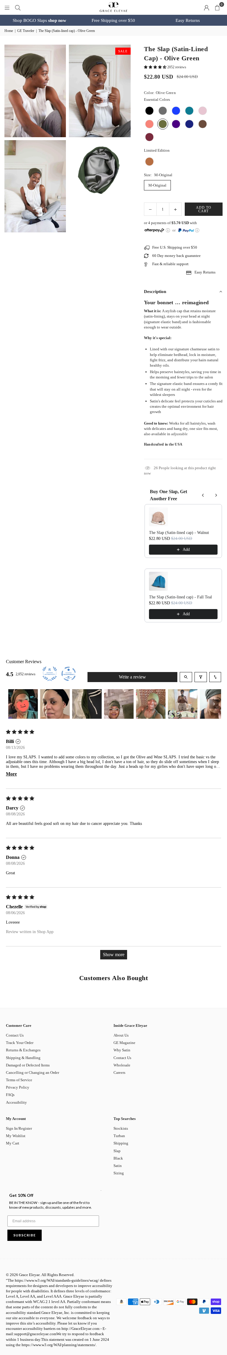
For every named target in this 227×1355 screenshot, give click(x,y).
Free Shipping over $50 (113, 20)
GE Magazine (124, 1042)
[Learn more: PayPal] (197, 230)
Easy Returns (188, 20)
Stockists (121, 1128)
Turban (119, 1136)
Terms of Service (19, 1080)
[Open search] (186, 677)
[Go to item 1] (23, 704)
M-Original (157, 185)
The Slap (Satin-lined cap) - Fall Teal (180, 597)
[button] (217, 7)
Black (118, 1158)
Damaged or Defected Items (28, 1065)
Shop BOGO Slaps (39, 20)
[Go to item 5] (151, 704)
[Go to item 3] (87, 704)
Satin (118, 1165)
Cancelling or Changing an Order (32, 1072)
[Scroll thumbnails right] (214, 704)
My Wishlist (15, 1136)
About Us (121, 1035)
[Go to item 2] (55, 704)
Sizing (119, 1173)
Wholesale (122, 1065)
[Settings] (206, 7)
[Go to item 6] (182, 704)
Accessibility (16, 1102)
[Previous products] (203, 495)
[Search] (17, 7)
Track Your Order (19, 1042)
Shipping (121, 1143)
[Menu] (7, 7)
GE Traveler (25, 31)
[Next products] (216, 495)
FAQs (10, 1094)
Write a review (132, 676)
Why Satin (122, 1050)
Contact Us (15, 1035)
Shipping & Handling (23, 1057)
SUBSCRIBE (24, 1235)
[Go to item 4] (119, 704)
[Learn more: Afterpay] (168, 230)
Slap (117, 1151)
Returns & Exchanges (23, 1050)
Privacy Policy (17, 1087)
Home (8, 31)
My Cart (12, 1143)
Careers (119, 1072)
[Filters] (200, 677)
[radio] (149, 110)
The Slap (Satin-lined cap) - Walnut (179, 532)
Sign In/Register (19, 1128)
